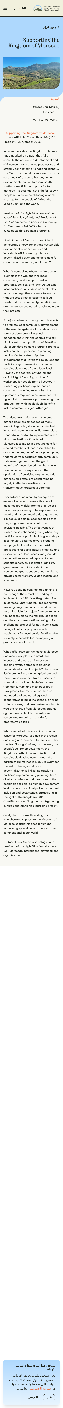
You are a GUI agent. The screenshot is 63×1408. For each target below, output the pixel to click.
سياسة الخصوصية (40, 1388)
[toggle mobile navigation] (5, 8)
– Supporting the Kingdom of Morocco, (29, 133)
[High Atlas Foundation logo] (46, 8)
